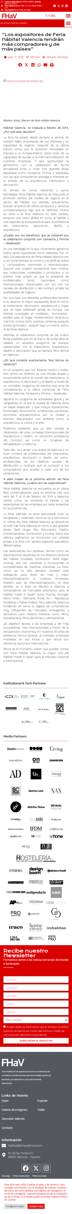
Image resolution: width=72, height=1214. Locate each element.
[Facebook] (54, 6)
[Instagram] (62, 6)
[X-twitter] (58, 6)
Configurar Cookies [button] (15, 1206)
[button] (68, 15)
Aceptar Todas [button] (36, 1206)
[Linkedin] (66, 6)
